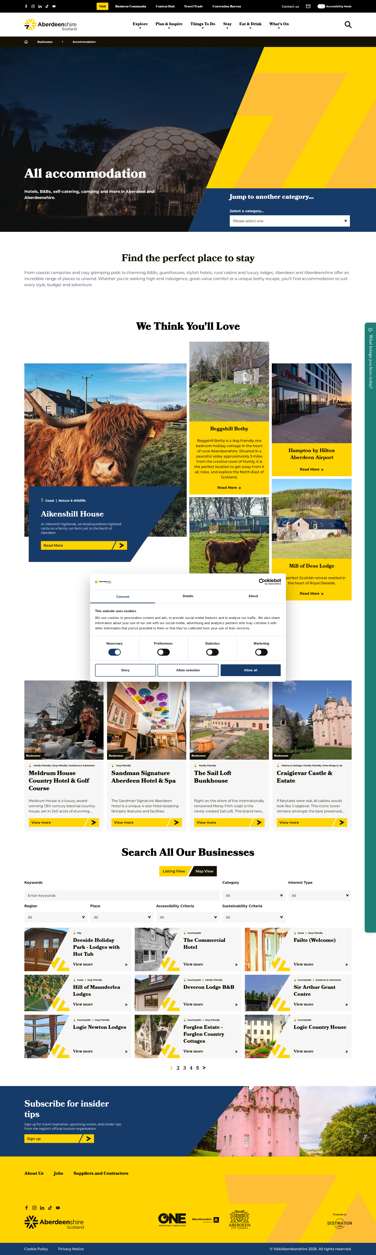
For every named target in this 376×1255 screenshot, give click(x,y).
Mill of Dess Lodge (311, 566)
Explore (140, 24)
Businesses (44, 41)
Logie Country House (320, 1027)
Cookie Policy (36, 1249)
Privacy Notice (71, 1249)
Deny (125, 670)
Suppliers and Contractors (101, 1174)
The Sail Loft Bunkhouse (212, 778)
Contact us (290, 6)
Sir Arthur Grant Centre (315, 991)
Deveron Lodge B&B (208, 987)
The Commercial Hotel (204, 944)
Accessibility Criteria (175, 906)
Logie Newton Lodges (99, 1027)
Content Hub (165, 6)
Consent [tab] (122, 596)
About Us (34, 1174)
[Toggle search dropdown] (348, 24)
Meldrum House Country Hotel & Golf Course (59, 781)
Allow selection (188, 670)
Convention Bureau (227, 6)
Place (95, 906)
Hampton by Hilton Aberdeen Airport (312, 454)
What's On (279, 24)
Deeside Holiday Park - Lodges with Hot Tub (96, 947)
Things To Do (202, 24)
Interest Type (300, 882)
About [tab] (253, 596)
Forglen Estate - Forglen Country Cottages (203, 1034)
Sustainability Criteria (242, 906)
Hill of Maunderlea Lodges (96, 991)
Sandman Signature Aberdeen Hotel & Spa (143, 778)
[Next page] (204, 1068)
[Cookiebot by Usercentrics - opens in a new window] (262, 581)
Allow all (250, 670)
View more (83, 965)
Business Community (130, 6)
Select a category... (247, 211)
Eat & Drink (250, 24)
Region (30, 906)
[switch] (163, 652)
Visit (102, 6)
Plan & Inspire (169, 24)
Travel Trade (193, 6)
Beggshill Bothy (229, 429)
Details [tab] (188, 596)
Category (230, 882)
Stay (227, 24)
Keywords (33, 882)
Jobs (58, 1174)
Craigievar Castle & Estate (304, 778)
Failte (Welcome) (315, 940)
